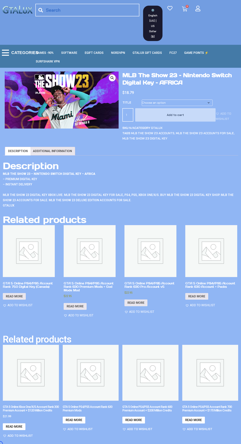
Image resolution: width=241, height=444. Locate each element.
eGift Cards (94, 53)
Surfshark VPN (48, 61)
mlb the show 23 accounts (152, 133)
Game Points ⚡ (196, 53)
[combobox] (87, 10)
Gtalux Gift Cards (147, 53)
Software (69, 53)
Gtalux (156, 128)
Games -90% (45, 53)
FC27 (173, 53)
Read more (14, 296)
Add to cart (175, 115)
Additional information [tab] (52, 151)
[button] (112, 78)
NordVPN (118, 53)
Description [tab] (18, 151)
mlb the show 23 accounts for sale (205, 133)
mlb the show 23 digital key (144, 138)
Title (127, 102)
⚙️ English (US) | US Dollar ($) (152, 23)
